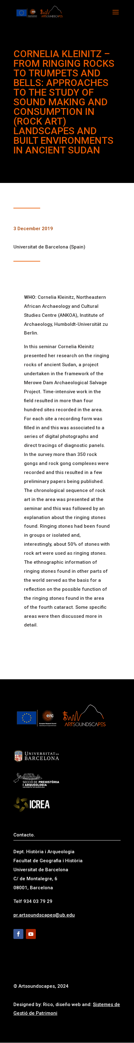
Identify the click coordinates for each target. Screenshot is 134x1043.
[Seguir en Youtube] (31, 934)
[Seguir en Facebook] (18, 934)
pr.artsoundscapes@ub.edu (44, 915)
